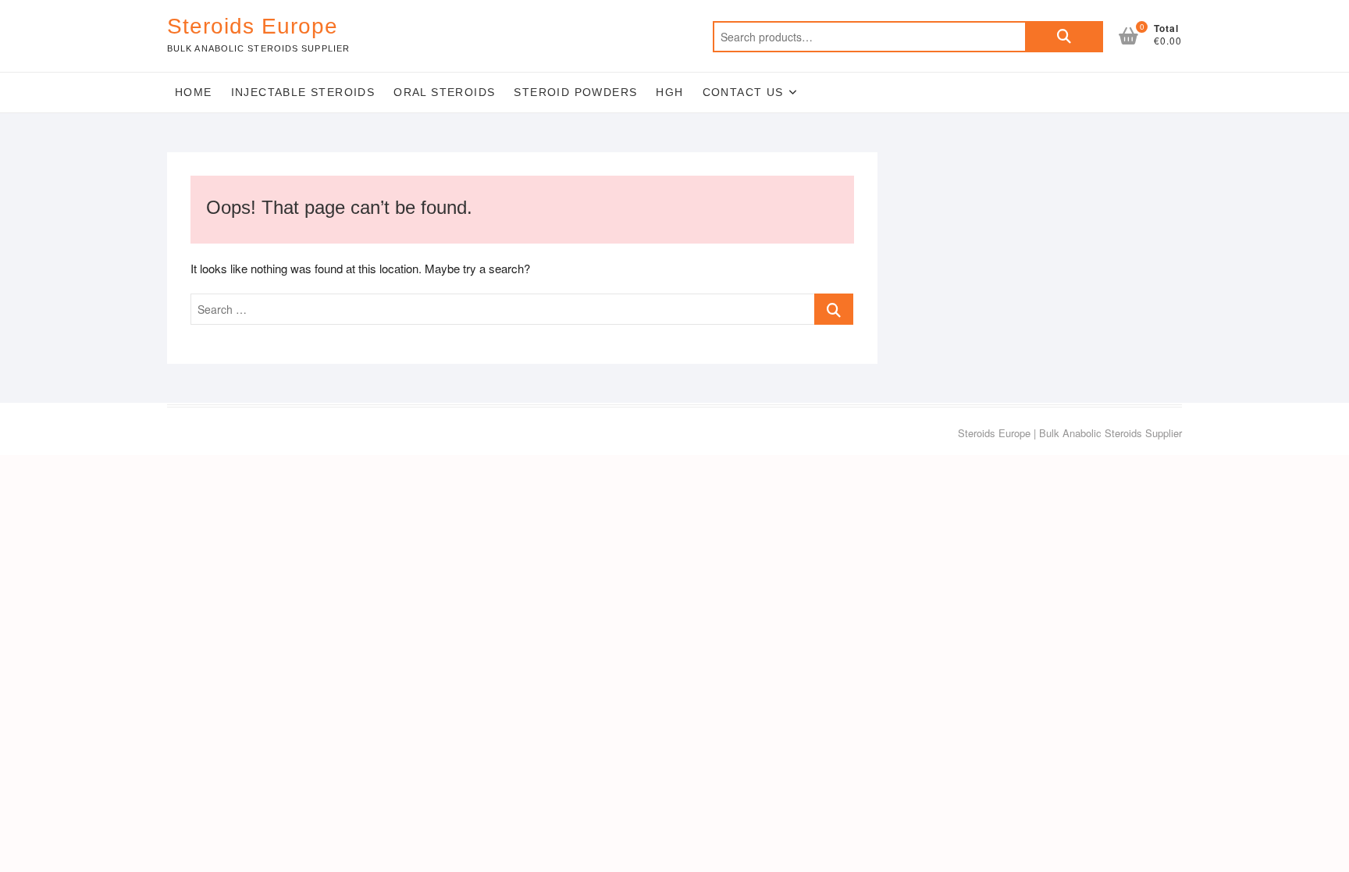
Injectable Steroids (303, 92)
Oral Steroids (444, 92)
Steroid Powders (575, 92)
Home (193, 92)
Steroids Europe (252, 26)
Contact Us (743, 92)
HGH (669, 92)
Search (1064, 36)
